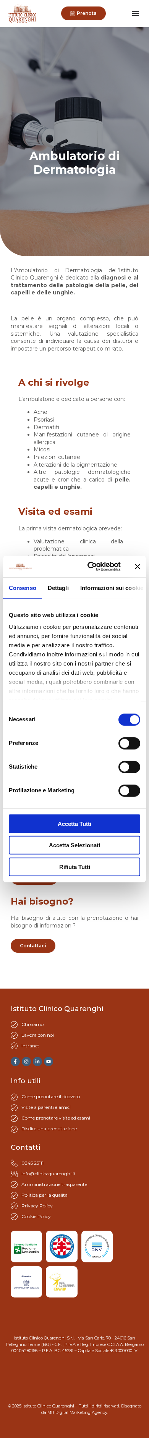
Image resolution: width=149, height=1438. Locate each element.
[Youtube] (48, 1061)
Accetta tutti (74, 823)
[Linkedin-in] (37, 1061)
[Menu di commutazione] (135, 13)
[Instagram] (26, 1061)
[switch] (129, 743)
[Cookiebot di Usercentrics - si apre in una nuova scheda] (90, 567)
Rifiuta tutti (74, 866)
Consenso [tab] (22, 587)
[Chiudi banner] (137, 566)
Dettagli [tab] (58, 587)
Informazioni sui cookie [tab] (111, 587)
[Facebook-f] (15, 1061)
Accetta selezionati (74, 845)
